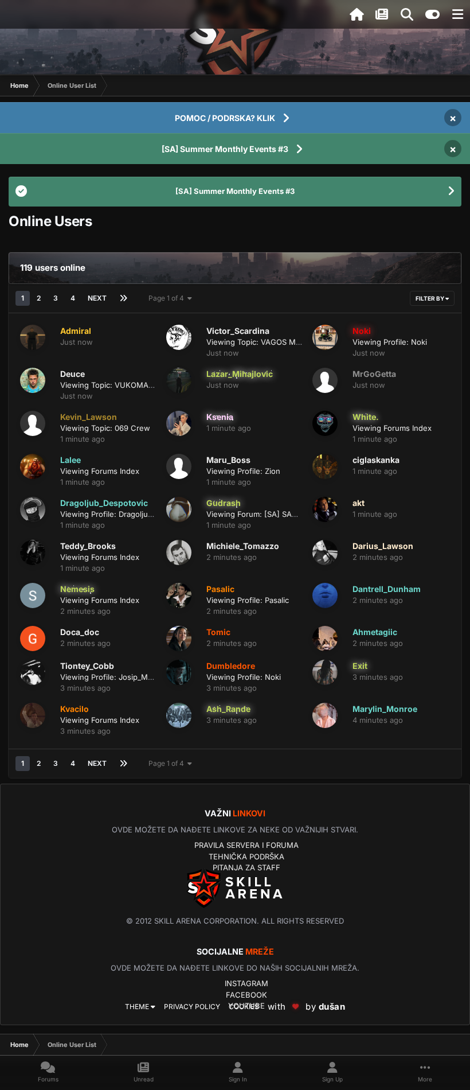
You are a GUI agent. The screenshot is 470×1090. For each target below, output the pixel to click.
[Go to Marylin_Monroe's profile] (325, 715)
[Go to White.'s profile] (325, 423)
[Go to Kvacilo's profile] (32, 715)
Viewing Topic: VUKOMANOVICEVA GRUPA (137, 385)
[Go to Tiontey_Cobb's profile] (32, 672)
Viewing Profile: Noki (389, 342)
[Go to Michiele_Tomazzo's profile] (178, 552)
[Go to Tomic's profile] (178, 638)
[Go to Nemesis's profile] (32, 595)
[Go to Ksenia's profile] (178, 423)
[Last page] (123, 298)
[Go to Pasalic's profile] (178, 595)
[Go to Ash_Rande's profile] (178, 715)
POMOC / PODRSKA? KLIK (225, 118)
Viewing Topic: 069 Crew (105, 428)
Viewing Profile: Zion (243, 471)
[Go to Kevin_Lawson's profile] (32, 423)
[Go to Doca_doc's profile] (32, 638)
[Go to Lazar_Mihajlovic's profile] (178, 380)
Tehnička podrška (246, 856)
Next (97, 298)
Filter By (430, 298)
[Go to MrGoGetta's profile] (325, 380)
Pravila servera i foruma (246, 845)
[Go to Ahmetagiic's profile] (325, 638)
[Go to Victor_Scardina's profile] (178, 337)
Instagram (246, 983)
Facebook (246, 994)
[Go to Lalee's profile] (32, 466)
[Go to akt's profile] (325, 509)
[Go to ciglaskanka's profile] (325, 466)
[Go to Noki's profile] (325, 337)
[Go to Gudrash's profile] (178, 509)
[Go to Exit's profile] (325, 672)
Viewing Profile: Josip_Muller (111, 677)
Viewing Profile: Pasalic (247, 600)
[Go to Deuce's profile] (32, 380)
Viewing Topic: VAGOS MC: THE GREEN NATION (292, 342)
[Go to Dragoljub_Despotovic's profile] (32, 509)
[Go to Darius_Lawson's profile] (325, 552)
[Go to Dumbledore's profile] (178, 672)
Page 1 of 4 (167, 298)
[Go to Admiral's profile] (32, 337)
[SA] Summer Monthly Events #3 (225, 149)
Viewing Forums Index (392, 428)
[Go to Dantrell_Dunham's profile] (325, 595)
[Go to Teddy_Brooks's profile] (32, 552)
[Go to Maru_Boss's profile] (178, 466)
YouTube (246, 1005)
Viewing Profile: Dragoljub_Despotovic (127, 514)
